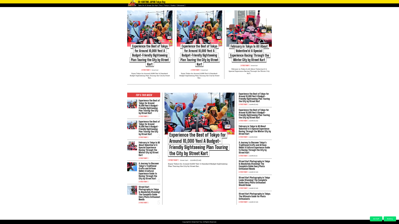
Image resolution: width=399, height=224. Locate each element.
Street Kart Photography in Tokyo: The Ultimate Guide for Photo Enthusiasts (255, 196)
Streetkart (146, 70)
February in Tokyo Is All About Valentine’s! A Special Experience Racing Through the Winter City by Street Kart (149, 148)
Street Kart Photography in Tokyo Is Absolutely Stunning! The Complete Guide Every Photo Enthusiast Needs (149, 193)
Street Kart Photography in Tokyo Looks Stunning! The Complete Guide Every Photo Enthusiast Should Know (254, 181)
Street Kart (155, 70)
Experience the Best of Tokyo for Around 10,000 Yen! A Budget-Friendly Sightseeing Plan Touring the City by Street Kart (150, 55)
